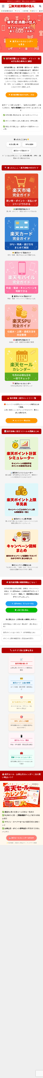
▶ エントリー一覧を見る (21, 420)
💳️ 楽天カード (33, 11)
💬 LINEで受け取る (21, 610)
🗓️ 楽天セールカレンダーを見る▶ (21, 838)
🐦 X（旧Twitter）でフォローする (21, 603)
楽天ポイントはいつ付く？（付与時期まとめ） (19, 632)
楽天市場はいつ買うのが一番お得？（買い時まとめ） (20, 625)
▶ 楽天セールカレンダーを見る (21, 42)
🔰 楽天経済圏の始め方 (7, 11)
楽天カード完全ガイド (21, 150)
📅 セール (17, 11)
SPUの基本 (29, 144)
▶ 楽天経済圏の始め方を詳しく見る (21, 94)
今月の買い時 (13, 144)
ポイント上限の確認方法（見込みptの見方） (18, 638)
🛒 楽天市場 (25, 11)
